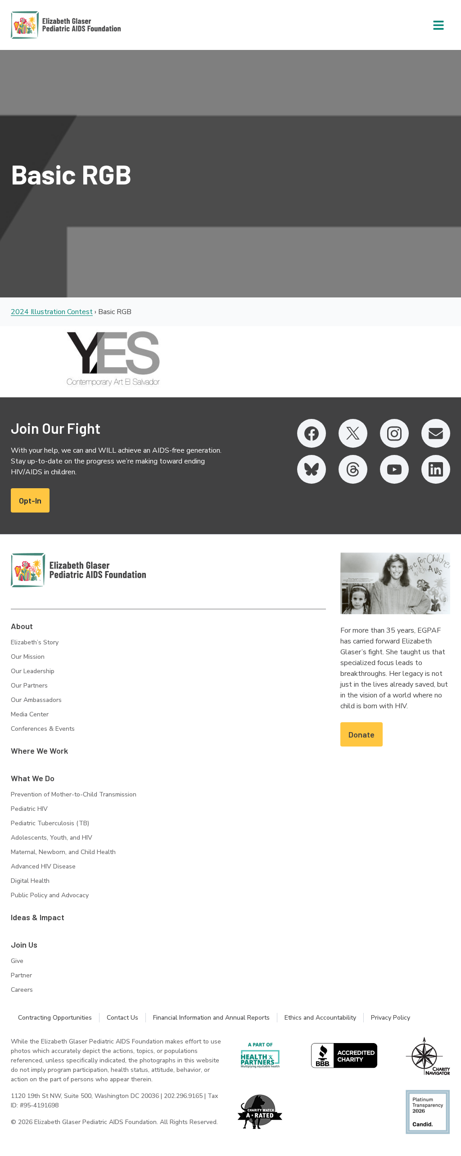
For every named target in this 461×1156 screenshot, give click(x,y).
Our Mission (28, 656)
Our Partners (29, 685)
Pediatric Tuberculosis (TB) (50, 823)
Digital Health (30, 881)
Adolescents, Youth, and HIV (51, 837)
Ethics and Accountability (320, 1017)
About (22, 626)
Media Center (30, 714)
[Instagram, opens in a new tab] (394, 433)
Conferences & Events (43, 728)
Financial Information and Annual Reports (211, 1017)
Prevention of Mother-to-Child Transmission (73, 794)
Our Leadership (32, 671)
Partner (21, 975)
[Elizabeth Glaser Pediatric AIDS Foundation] (78, 570)
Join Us (24, 944)
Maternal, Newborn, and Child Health (63, 852)
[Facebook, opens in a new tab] (311, 433)
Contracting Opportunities (55, 1017)
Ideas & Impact (37, 917)
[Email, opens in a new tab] (435, 433)
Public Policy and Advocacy (50, 895)
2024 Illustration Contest (52, 312)
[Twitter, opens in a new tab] (353, 433)
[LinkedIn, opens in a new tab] (435, 469)
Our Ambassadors (36, 700)
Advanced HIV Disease (43, 866)
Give (17, 961)
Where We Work (39, 751)
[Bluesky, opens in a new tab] (311, 469)
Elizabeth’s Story (35, 642)
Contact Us (122, 1017)
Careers (22, 989)
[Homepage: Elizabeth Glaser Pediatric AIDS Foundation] (42, 25)
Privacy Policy (390, 1017)
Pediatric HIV (29, 809)
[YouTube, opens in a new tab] (394, 469)
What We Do (32, 778)
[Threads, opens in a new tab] (353, 469)
